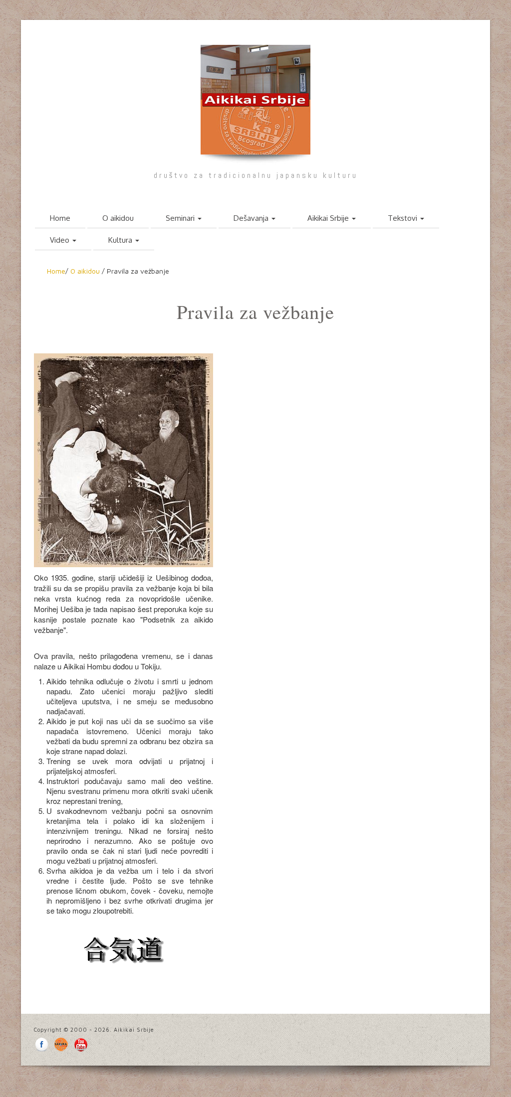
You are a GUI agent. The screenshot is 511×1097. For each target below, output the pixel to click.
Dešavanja (252, 218)
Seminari (181, 218)
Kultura (121, 240)
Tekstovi (403, 218)
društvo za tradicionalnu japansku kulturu (256, 175)
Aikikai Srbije (329, 218)
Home (60, 218)
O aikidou (118, 218)
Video (60, 240)
